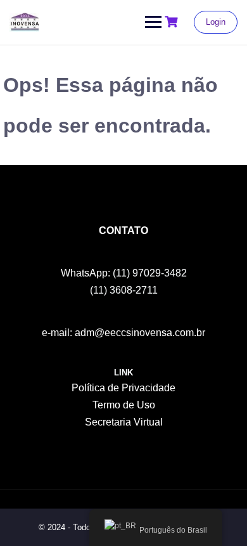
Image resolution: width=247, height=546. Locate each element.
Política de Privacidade (123, 387)
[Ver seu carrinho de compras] (173, 22)
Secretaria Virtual (124, 422)
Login (215, 22)
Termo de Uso (123, 405)
